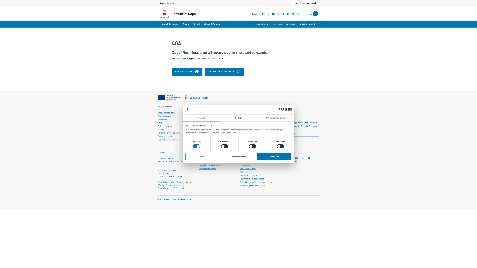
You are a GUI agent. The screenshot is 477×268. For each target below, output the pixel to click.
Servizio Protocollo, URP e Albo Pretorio (174, 182)
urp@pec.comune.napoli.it (173, 185)
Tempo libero (277, 24)
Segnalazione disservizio (209, 165)
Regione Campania (167, 3)
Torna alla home (184, 71)
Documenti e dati (165, 136)
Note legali (244, 171)
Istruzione (290, 24)
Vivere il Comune (212, 24)
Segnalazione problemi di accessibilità (256, 182)
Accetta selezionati (238, 156)
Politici (161, 129)
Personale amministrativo (169, 132)
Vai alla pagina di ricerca (221, 71)
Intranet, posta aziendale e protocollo (173, 139)
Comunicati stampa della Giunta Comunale (299, 122)
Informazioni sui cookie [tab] (275, 117)
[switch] (224, 146)
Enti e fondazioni (165, 126)
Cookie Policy (245, 165)
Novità (186, 24)
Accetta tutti (274, 156)
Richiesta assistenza (207, 168)
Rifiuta (202, 156)
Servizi (196, 24)
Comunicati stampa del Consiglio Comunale (299, 126)
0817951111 (178, 188)
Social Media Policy (248, 168)
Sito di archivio (163, 199)
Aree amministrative (166, 112)
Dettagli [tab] (238, 117)
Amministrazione (170, 24)
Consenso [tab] (201, 117)
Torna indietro (182, 58)
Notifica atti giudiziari (249, 175)
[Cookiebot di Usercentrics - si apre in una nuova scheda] (281, 109)
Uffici (160, 122)
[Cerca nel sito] (315, 14)
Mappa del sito (184, 199)
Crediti (173, 199)
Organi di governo (165, 116)
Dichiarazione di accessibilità (252, 178)
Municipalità (262, 24)
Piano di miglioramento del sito (253, 185)
